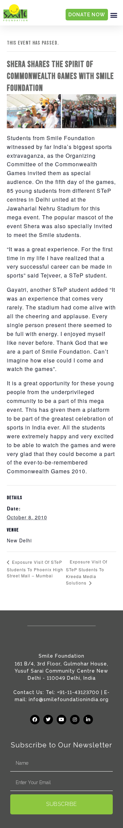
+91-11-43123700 (78, 692)
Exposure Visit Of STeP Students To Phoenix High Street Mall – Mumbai (35, 568)
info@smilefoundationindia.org (69, 699)
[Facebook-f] (35, 719)
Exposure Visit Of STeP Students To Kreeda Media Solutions (86, 572)
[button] (114, 14)
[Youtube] (61, 719)
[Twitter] (48, 719)
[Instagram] (75, 719)
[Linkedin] (88, 719)
